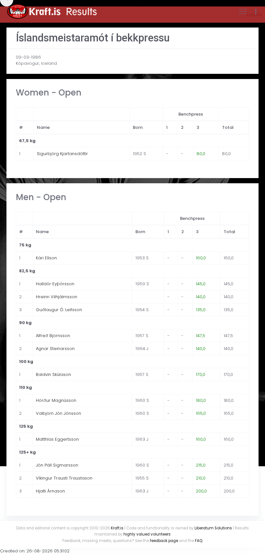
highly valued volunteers (147, 534)
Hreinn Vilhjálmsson (56, 297)
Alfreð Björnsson (53, 336)
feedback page (164, 540)
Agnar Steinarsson (55, 348)
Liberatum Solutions (213, 528)
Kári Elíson (46, 258)
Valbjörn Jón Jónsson (58, 413)
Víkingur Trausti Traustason (64, 478)
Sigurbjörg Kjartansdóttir (62, 154)
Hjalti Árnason (50, 491)
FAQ (198, 540)
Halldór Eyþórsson (55, 284)
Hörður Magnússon (56, 400)
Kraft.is (117, 528)
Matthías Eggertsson (57, 439)
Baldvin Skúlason (53, 374)
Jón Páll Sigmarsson (57, 465)
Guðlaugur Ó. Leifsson (59, 310)
